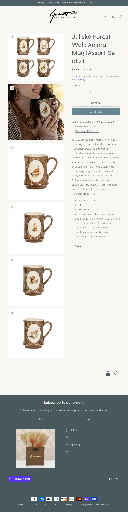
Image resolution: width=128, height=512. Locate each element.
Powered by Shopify (53, 505)
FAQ (68, 451)
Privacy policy (86, 505)
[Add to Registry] (108, 373)
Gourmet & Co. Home (35, 505)
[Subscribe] (88, 419)
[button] (6, 16)
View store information (87, 131)
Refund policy (70, 505)
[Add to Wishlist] (116, 373)
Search (69, 437)
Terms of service (102, 505)
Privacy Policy (73, 444)
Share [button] (78, 246)
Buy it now (96, 111)
